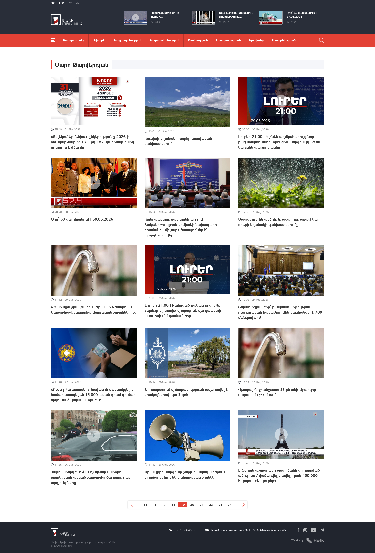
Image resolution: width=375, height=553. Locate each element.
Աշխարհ (99, 40)
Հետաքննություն (284, 40)
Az (77, 3)
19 (183, 504)
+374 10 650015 (185, 529)
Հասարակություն (228, 40)
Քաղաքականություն (164, 40)
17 (164, 504)
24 (230, 504)
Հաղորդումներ (74, 40)
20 (192, 504)
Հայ (53, 3)
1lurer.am (66, 545)
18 (173, 504)
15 (145, 504)
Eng (61, 3)
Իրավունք (256, 40)
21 (202, 504)
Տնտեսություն (198, 40)
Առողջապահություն (127, 40)
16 (155, 504)
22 (211, 504)
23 (220, 504)
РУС (70, 3)
